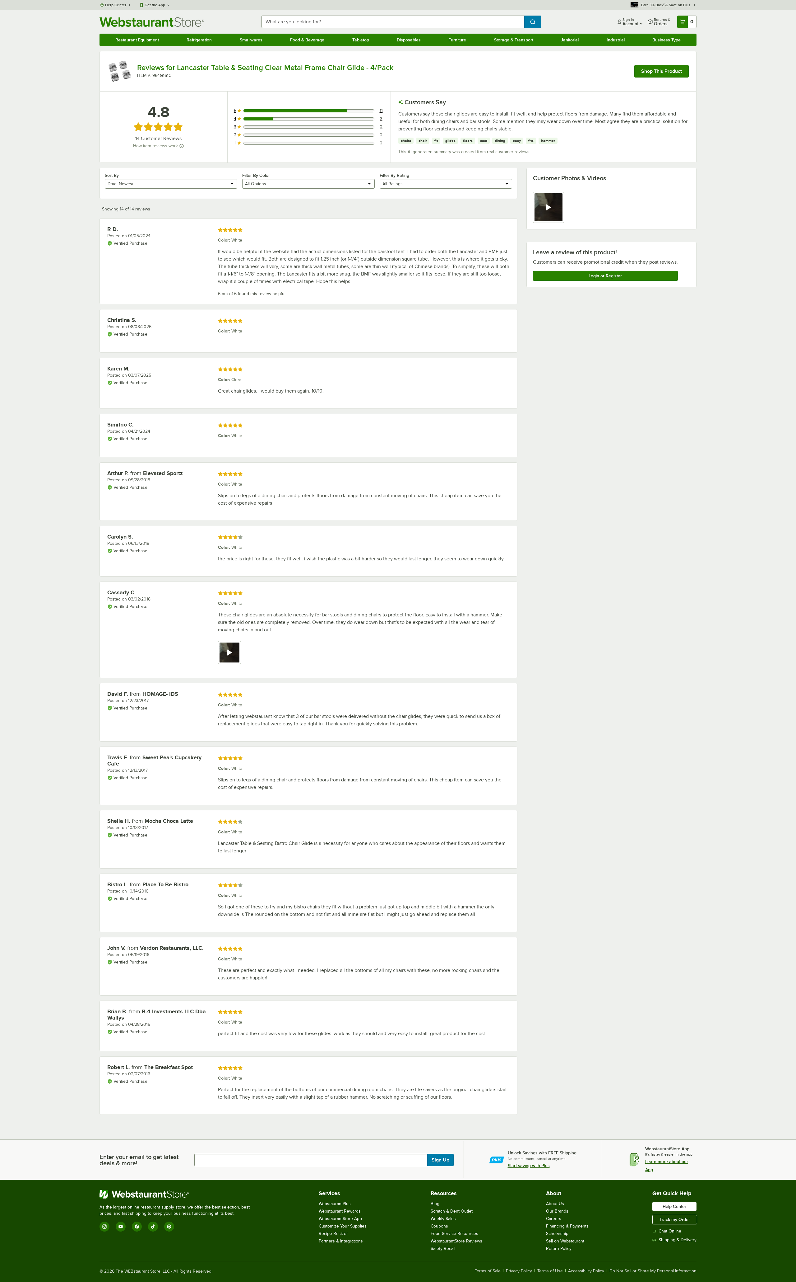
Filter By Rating (394, 175)
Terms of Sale (488, 1271)
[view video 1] (548, 207)
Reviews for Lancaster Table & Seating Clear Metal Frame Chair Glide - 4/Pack (265, 68)
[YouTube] (121, 1227)
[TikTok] (153, 1227)
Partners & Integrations (341, 1241)
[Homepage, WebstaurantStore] (152, 22)
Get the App (155, 5)
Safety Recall (443, 1248)
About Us (555, 1203)
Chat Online (670, 1231)
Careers (553, 1218)
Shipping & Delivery (677, 1239)
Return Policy (559, 1248)
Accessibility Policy (586, 1271)
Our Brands (557, 1211)
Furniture (457, 39)
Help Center (116, 5)
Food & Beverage (307, 39)
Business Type (666, 39)
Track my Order (674, 1219)
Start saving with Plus (529, 1165)
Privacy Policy (519, 1271)
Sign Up (440, 1160)
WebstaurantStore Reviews (456, 1241)
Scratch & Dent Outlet (452, 1211)
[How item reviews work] (181, 146)
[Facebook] (137, 1227)
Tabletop (360, 39)
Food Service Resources (454, 1233)
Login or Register (605, 275)
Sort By (112, 175)
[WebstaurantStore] (177, 1194)
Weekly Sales (443, 1218)
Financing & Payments (567, 1226)
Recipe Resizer (333, 1233)
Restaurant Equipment (137, 39)
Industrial (616, 39)
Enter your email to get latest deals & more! (139, 1160)
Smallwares (251, 39)
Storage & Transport (513, 39)
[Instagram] (104, 1227)
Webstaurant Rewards (340, 1211)
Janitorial (570, 39)
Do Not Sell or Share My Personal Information (652, 1271)
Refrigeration (199, 39)
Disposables (409, 39)
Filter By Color (256, 175)
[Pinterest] (169, 1227)
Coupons (439, 1226)
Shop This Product (661, 71)
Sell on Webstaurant (565, 1241)
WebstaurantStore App (340, 1218)
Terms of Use (550, 1271)
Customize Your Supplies (343, 1226)
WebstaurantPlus (335, 1203)
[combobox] (392, 22)
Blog (435, 1203)
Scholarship (557, 1233)
